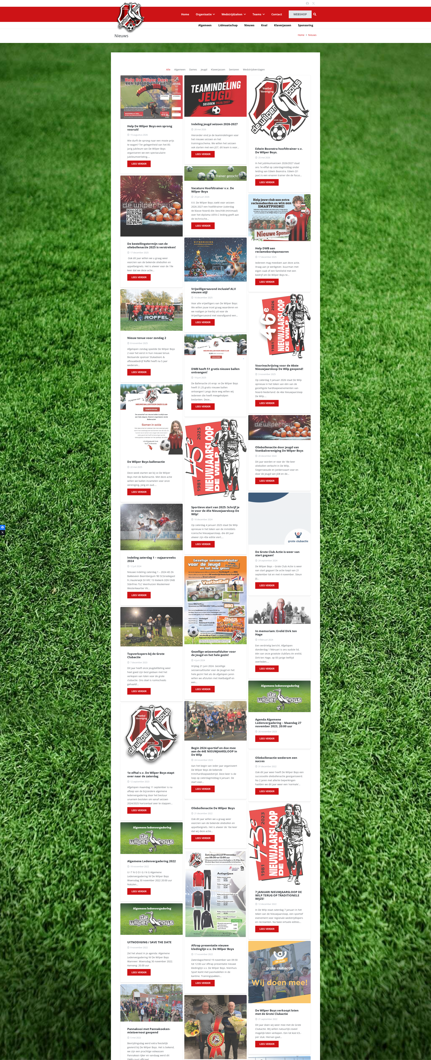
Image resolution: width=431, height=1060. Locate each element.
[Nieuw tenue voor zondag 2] (151, 310)
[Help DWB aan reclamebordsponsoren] (279, 217)
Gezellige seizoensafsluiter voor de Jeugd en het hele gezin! (213, 653)
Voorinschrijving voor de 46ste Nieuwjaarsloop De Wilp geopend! (279, 367)
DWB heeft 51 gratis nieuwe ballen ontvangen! (215, 370)
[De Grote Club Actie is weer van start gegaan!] (279, 518)
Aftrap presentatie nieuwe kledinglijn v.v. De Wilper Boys (212, 947)
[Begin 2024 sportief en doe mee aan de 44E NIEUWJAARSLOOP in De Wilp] (215, 721)
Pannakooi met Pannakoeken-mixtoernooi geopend (148, 1030)
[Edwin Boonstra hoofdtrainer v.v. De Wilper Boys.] (279, 108)
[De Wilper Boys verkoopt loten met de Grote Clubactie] (279, 972)
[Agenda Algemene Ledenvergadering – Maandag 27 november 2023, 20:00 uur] (279, 696)
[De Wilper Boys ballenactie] (151, 419)
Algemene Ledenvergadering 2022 (151, 861)
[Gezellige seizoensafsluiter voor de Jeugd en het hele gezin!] (215, 600)
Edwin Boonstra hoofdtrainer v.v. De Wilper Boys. (279, 150)
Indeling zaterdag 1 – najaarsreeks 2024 (151, 559)
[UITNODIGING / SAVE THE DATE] (151, 919)
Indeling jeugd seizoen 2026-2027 (214, 124)
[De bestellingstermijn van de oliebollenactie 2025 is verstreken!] (151, 206)
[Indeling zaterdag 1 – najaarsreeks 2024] (151, 527)
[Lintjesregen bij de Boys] (215, 1027)
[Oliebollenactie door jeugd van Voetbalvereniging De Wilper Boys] (279, 427)
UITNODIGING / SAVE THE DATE (149, 942)
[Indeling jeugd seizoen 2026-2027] (215, 96)
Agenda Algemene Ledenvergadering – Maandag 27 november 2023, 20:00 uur (278, 723)
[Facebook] (307, 3)
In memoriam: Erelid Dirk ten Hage (276, 632)
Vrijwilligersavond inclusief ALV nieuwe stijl (213, 290)
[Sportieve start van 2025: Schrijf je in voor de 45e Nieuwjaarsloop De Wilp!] (215, 459)
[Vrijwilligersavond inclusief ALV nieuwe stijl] (215, 260)
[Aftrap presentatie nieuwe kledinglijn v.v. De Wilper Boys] (215, 894)
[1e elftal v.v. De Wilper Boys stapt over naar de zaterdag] (151, 734)
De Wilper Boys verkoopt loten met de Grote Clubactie (277, 1012)
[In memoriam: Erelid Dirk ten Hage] (279, 610)
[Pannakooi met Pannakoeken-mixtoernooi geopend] (151, 1003)
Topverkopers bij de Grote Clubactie (145, 655)
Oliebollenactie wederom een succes (276, 759)
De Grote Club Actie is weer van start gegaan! (277, 553)
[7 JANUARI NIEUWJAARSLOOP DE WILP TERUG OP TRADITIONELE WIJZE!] (279, 844)
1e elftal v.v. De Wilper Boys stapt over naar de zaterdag (150, 774)
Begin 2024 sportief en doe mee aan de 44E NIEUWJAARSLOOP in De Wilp (214, 751)
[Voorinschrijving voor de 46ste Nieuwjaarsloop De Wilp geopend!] (279, 326)
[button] (213, 14)
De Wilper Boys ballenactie (146, 462)
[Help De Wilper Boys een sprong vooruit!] (151, 97)
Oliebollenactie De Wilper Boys (213, 808)
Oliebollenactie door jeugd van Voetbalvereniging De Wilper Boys (279, 449)
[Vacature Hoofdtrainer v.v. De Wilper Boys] (215, 173)
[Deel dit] (2, 527)
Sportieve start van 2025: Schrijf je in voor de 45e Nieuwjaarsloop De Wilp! (215, 510)
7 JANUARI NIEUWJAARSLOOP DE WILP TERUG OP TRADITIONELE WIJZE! (278, 895)
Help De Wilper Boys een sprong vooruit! (149, 127)
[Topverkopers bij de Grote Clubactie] (151, 626)
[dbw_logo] (130, 17)
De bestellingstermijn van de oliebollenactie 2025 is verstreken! (151, 245)
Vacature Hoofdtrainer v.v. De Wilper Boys (212, 189)
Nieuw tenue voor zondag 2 (146, 338)
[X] (313, 3)
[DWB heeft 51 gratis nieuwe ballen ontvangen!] (215, 348)
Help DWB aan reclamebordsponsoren (272, 250)
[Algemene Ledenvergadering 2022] (151, 838)
